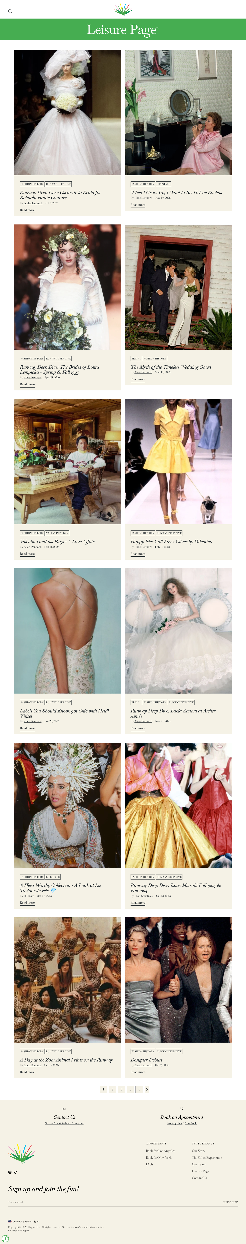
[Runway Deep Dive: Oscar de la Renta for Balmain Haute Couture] (67, 117)
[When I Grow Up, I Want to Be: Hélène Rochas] (178, 117)
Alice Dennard (143, 198)
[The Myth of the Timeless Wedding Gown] (178, 291)
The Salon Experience (207, 1157)
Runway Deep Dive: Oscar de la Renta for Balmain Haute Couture (60, 195)
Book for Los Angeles (160, 1150)
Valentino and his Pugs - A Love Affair (57, 541)
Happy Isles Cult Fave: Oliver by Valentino (171, 541)
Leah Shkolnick (33, 203)
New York (191, 1123)
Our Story (198, 1150)
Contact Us (199, 1177)
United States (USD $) (24, 1221)
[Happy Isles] (123, 9)
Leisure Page (201, 1171)
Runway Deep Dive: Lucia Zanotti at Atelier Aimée (173, 713)
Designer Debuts (146, 1060)
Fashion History (32, 184)
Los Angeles (174, 1123)
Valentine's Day (57, 533)
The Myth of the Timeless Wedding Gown (171, 367)
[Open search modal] (10, 11)
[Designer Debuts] (178, 984)
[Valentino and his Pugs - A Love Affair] (67, 466)
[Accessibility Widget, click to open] (5, 1238)
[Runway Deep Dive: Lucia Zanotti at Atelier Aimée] (178, 635)
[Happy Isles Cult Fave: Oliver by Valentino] (178, 466)
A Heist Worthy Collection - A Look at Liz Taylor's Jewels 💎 (60, 888)
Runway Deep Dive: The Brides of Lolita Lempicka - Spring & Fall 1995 (59, 369)
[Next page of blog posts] (147, 1089)
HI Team (29, 896)
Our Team (199, 1164)
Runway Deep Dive (58, 184)
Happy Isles (34, 1227)
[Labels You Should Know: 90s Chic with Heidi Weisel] (67, 635)
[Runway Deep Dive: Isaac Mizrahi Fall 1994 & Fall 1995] (178, 810)
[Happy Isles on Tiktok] (16, 1172)
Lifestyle (163, 184)
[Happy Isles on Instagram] (10, 1172)
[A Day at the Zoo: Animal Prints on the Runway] (67, 984)
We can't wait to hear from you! (64, 1123)
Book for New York (159, 1157)
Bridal (136, 358)
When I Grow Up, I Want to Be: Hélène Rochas (176, 192)
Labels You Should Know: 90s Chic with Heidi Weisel (64, 713)
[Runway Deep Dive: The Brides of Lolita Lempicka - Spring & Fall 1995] (67, 291)
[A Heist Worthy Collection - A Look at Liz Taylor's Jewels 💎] (67, 810)
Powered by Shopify (18, 1230)
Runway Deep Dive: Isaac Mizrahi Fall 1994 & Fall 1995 (176, 888)
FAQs (149, 1164)
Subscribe (230, 1202)
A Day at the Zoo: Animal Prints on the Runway (66, 1060)
